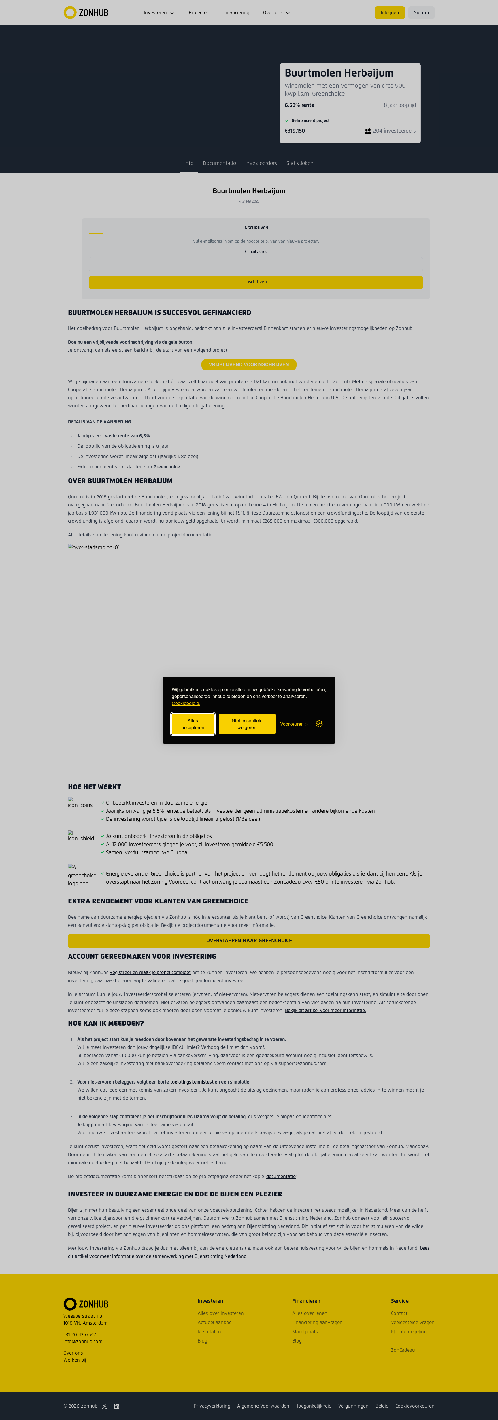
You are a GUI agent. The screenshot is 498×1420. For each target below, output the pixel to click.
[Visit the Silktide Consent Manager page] (319, 724)
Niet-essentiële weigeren (247, 724)
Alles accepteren (193, 724)
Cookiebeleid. (186, 703)
